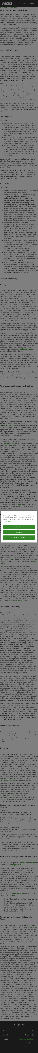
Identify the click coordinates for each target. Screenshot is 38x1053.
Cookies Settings (19, 526)
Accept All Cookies (19, 537)
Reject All (19, 532)
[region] (19, 526)
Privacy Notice (8, 521)
